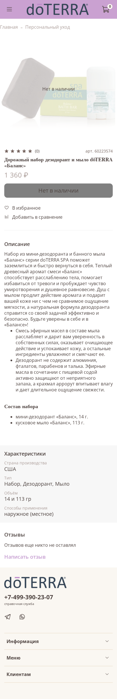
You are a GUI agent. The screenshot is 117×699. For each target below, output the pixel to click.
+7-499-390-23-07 (28, 597)
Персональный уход (47, 27)
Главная (9, 27)
